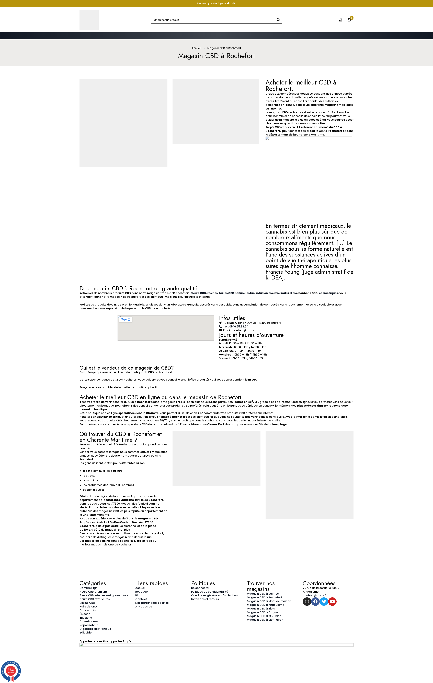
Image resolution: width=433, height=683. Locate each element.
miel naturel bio (285, 293)
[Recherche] (278, 20)
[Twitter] (324, 601)
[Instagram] (307, 601)
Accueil (196, 48)
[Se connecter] (340, 20)
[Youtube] (332, 601)
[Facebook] (315, 601)
